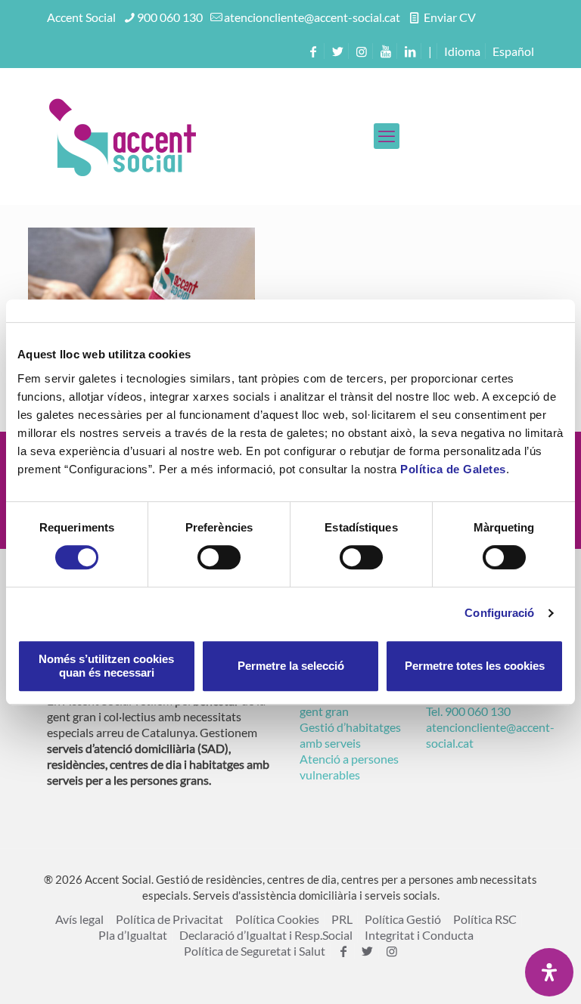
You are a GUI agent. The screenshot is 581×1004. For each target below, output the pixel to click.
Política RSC (485, 919)
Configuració (499, 612)
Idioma (462, 51)
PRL (342, 919)
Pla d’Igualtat (132, 935)
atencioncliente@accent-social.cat (312, 17)
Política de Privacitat (169, 919)
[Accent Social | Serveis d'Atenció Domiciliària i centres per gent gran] (122, 136)
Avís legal (79, 919)
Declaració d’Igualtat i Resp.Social (266, 935)
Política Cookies (277, 919)
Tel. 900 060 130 (468, 711)
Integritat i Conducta (419, 935)
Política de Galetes (453, 469)
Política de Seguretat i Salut (254, 951)
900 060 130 (170, 17)
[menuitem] (513, 51)
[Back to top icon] (508, 973)
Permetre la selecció (291, 665)
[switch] (219, 557)
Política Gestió (403, 919)
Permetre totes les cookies (475, 665)
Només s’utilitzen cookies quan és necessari (106, 665)
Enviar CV (448, 17)
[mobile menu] (386, 136)
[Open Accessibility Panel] (549, 972)
